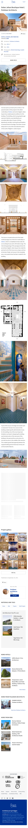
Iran (7, 38)
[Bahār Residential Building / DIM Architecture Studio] (6, 735)
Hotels (3, 37)
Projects (15, 606)
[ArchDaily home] (13, 2)
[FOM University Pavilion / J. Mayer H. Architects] (7, 620)
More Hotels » (22, 689)
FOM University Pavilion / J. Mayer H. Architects (18, 618)
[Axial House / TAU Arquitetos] (7, 631)
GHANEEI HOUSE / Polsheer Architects (17, 701)
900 (8, 44)
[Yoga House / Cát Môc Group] (7, 641)
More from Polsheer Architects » (18, 710)
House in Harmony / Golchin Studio (17, 744)
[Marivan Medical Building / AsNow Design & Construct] (6, 724)
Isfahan (10, 112)
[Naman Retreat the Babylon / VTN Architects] (6, 672)
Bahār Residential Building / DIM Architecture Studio (17, 734)
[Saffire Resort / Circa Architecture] (6, 662)
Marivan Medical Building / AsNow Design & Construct (18, 723)
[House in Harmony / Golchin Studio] (6, 746)
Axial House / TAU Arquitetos (18, 628)
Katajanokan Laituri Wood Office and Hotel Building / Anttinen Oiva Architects (18, 683)
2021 (8, 47)
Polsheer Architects (14, 41)
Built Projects (22, 606)
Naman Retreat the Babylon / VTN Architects (18, 670)
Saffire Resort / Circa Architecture (17, 659)
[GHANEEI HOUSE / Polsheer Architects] (6, 704)
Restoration (14, 37)
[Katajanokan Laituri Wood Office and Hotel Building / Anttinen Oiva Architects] (6, 683)
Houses (8, 37)
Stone (3, 606)
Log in (24, 1)
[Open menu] (2, 2)
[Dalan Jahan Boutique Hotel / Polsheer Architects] (13, 537)
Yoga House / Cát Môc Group (18, 639)
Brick (9, 606)
